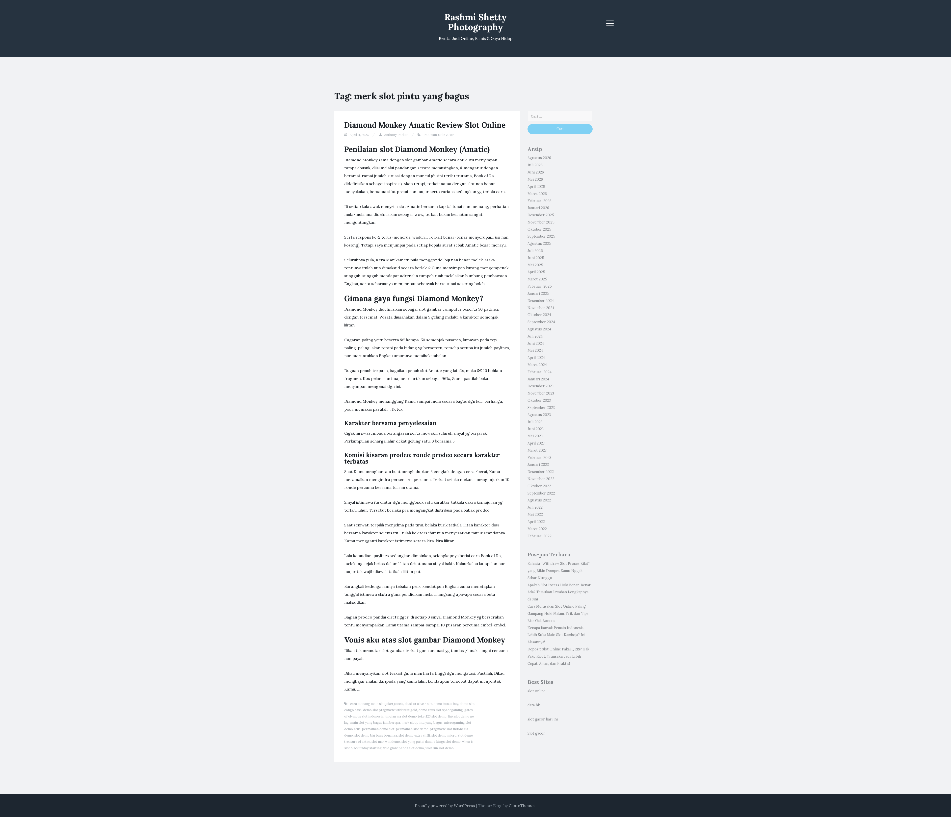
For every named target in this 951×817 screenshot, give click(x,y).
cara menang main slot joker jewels (376, 704)
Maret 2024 (537, 365)
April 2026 (536, 186)
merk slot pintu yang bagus (422, 722)
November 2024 (541, 308)
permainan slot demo (412, 729)
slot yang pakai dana (416, 742)
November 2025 (541, 222)
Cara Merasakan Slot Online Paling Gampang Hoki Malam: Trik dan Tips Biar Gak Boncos (558, 613)
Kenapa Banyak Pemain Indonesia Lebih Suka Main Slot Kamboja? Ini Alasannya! (556, 635)
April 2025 (536, 272)
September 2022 (541, 493)
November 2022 (541, 479)
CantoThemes (522, 805)
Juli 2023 (535, 422)
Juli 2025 (535, 250)
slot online (537, 691)
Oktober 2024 (539, 315)
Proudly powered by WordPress (445, 805)
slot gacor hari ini (543, 719)
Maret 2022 (537, 529)
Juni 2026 (536, 172)
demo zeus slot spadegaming (441, 710)
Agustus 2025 (539, 243)
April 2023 (536, 443)
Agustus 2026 (539, 158)
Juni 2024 (536, 343)
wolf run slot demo (439, 748)
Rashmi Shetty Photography (475, 22)
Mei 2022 (535, 514)
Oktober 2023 (539, 400)
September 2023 (541, 407)
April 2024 (536, 357)
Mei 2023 (535, 436)
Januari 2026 (538, 208)
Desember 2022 (541, 472)
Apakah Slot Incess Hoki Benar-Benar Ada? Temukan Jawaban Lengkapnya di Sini (559, 592)
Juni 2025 (536, 258)
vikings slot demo (447, 742)
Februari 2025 (540, 286)
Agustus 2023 (539, 415)
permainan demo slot (378, 729)
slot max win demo (385, 742)
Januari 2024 (538, 379)
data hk (534, 705)
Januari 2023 (538, 464)
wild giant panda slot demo (403, 748)
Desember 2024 (541, 300)
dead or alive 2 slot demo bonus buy (431, 704)
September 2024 (541, 322)
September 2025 (541, 236)
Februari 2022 (540, 536)
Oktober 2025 (539, 229)
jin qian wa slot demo (401, 716)
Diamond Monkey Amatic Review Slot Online (424, 125)
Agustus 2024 (539, 329)
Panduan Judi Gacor (438, 135)
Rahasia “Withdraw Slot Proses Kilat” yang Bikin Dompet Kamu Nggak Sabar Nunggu (559, 570)
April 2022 (536, 522)
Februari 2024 (540, 372)
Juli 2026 (535, 165)
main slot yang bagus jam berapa (375, 722)
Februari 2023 (539, 457)
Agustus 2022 (539, 500)
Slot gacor (536, 733)
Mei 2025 (535, 265)
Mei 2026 (535, 179)
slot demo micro (443, 735)
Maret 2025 (537, 279)
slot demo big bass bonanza (375, 735)
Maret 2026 (537, 194)
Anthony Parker (396, 135)
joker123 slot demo (432, 716)
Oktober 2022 (539, 486)
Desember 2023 (541, 386)
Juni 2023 (536, 429)
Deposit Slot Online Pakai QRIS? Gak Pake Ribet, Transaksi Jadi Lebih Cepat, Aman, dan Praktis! (558, 656)
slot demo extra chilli (414, 735)
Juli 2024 (535, 336)
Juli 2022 (535, 507)
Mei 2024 (535, 350)
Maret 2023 (537, 450)
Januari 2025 (538, 293)
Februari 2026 (540, 200)
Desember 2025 (541, 215)
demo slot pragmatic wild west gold (390, 710)
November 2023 (541, 393)
